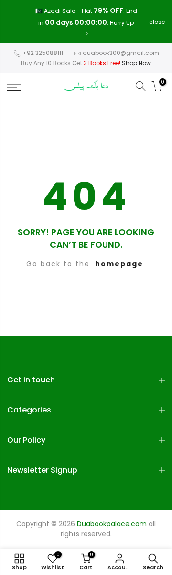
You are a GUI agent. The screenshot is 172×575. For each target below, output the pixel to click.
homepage (119, 264)
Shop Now (136, 63)
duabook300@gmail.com (121, 53)
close (20, 22)
